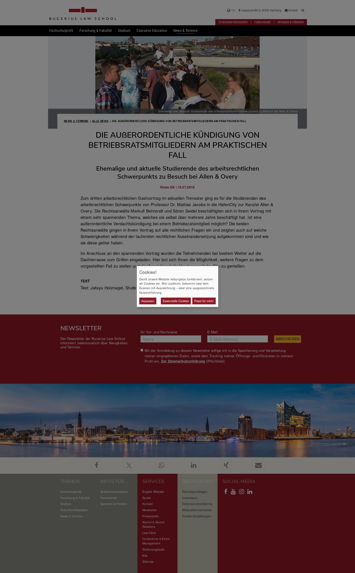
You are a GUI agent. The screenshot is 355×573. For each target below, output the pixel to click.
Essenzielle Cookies (176, 301)
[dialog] (177, 286)
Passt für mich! (204, 301)
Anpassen (147, 301)
